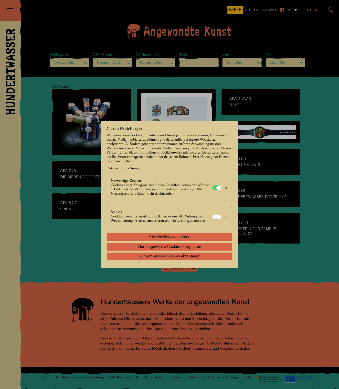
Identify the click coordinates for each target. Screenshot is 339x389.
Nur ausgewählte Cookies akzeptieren (169, 247)
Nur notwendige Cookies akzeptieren (169, 256)
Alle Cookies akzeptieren (169, 237)
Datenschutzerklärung (123, 168)
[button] (225, 188)
